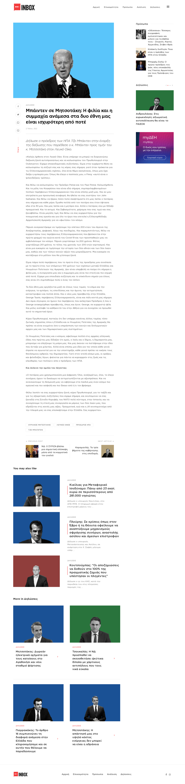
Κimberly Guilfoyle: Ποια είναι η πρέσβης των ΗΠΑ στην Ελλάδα (160, 52)
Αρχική (96, 7)
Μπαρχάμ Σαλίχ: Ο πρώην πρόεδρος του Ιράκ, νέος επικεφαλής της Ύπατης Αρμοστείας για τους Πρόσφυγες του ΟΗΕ (160, 69)
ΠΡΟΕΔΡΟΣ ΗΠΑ (83, 425)
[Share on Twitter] (18, 115)
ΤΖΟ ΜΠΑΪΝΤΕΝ (35, 430)
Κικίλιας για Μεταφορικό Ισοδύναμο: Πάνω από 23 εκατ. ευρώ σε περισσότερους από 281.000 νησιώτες (92, 490)
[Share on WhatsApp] (18, 123)
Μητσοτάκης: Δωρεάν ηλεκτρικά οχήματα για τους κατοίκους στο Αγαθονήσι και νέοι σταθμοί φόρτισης (32, 658)
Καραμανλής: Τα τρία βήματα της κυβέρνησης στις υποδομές (85, 450)
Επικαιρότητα (111, 7)
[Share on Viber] (18, 131)
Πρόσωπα (128, 7)
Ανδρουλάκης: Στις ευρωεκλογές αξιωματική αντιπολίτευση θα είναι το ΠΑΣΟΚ (152, 118)
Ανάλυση (141, 7)
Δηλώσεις (155, 7)
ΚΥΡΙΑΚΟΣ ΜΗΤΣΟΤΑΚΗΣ (39, 425)
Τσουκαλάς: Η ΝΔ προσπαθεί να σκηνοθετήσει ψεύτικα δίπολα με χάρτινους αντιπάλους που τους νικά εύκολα (87, 660)
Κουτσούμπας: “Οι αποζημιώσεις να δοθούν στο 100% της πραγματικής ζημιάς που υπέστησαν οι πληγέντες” (94, 571)
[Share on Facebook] (18, 107)
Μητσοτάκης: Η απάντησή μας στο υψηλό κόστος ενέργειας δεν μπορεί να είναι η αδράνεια (87, 737)
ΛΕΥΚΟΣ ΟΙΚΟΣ (63, 425)
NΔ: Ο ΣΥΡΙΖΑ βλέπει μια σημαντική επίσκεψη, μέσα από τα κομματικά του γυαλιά (55, 451)
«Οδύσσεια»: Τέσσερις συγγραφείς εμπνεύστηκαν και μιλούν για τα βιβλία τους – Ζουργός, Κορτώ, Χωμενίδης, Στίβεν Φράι (160, 37)
